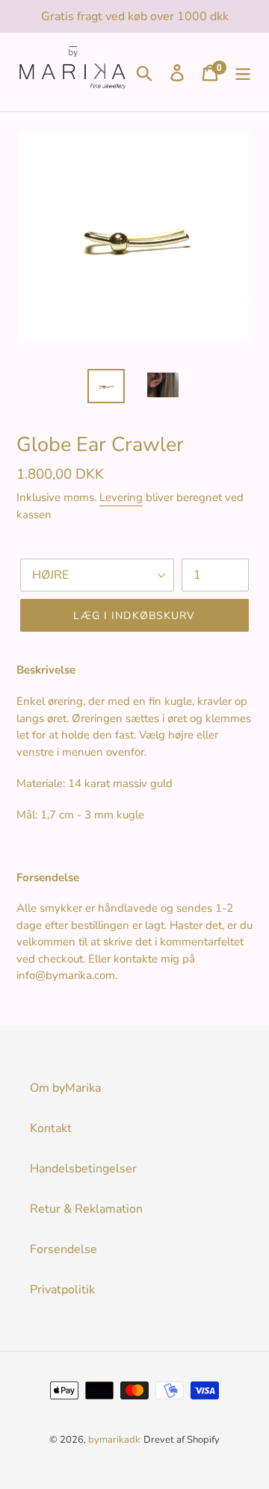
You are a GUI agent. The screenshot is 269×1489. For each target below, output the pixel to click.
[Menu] (242, 72)
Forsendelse (63, 1249)
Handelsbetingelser (83, 1168)
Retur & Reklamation (86, 1209)
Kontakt (51, 1128)
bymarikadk (114, 1439)
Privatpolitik (62, 1289)
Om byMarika (65, 1088)
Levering (121, 497)
